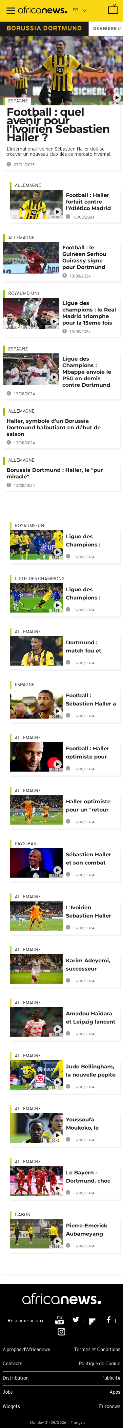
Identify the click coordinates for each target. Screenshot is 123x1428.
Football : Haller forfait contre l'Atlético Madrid (88, 201)
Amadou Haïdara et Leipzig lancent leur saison (90, 1018)
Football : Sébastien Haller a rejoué (91, 700)
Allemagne (28, 185)
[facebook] (109, 1321)
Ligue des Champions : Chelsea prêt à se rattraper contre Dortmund (90, 541)
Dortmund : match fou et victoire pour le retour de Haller (88, 647)
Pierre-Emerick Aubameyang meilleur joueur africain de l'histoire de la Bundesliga (87, 1231)
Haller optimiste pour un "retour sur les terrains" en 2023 (88, 806)
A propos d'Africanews (26, 1350)
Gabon (23, 1215)
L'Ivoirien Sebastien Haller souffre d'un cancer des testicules (88, 912)
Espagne (18, 101)
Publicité (110, 1378)
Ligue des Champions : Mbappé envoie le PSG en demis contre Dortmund (86, 372)
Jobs (8, 1392)
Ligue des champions (39, 579)
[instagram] (61, 1331)
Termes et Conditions (97, 1350)
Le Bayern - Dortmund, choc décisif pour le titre (88, 1177)
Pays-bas (25, 844)
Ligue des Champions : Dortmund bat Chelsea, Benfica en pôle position (89, 594)
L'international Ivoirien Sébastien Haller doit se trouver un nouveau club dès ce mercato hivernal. (59, 151)
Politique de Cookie (99, 1364)
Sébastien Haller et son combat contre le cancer (88, 859)
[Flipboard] (93, 1321)
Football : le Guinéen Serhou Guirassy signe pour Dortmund (84, 257)
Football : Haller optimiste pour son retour (87, 753)
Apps (115, 1392)
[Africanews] (42, 11)
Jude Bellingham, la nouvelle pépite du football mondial (90, 1071)
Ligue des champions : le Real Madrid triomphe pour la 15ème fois (89, 313)
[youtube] (60, 1321)
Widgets (11, 1406)
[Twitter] (76, 1321)
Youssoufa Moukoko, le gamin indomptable (83, 1124)
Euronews (109, 1406)
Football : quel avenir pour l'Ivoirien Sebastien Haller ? (58, 124)
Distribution (16, 1378)
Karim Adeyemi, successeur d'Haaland (88, 965)
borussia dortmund (44, 29)
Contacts (12, 1364)
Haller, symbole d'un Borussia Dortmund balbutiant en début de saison (54, 427)
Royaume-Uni (23, 293)
